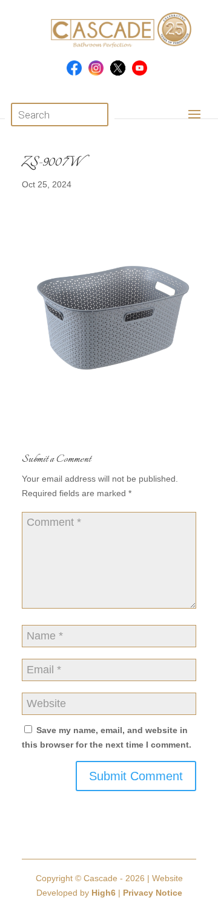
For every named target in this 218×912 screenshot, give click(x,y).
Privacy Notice (152, 892)
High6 (103, 892)
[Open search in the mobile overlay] (59, 114)
